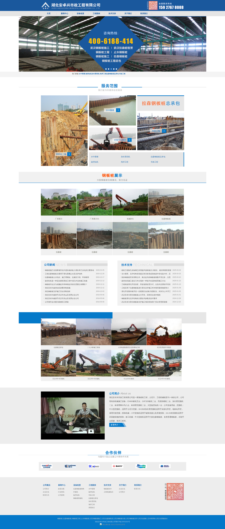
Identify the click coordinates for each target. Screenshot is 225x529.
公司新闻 (61, 495)
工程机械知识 (108, 492)
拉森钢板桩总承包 (112, 74)
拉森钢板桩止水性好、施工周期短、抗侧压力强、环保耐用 (67, 277)
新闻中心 (61, 485)
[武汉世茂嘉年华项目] (164, 331)
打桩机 (75, 492)
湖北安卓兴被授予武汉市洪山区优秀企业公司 (62, 295)
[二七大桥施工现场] (93, 331)
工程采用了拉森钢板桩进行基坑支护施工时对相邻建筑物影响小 (145, 288)
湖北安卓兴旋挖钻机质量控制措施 (57, 288)
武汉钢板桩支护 (132, 518)
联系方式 (46, 495)
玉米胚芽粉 (151, 518)
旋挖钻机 (89, 74)
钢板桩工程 (76, 518)
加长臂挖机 (96, 74)
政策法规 (61, 489)
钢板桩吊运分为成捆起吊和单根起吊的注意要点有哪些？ (66, 284)
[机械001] (130, 202)
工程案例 (92, 485)
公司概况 (46, 485)
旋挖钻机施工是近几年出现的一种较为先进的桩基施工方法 (143, 281)
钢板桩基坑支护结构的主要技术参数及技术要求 (139, 298)
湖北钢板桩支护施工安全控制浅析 (57, 291)
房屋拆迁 (92, 508)
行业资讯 (61, 492)
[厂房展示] (58, 202)
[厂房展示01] (94, 202)
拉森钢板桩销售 (78, 489)
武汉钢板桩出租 (119, 518)
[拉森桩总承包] (58, 331)
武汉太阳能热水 (162, 518)
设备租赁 (77, 485)
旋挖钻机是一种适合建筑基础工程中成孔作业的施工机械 (66, 281)
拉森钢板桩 (67, 518)
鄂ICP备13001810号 (122, 522)
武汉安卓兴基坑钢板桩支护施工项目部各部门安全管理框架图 (144, 302)
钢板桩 (59, 518)
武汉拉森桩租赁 (107, 518)
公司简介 (46, 489)
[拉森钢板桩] (166, 202)
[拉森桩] (58, 235)
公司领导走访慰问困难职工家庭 (57, 302)
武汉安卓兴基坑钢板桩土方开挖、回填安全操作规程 (140, 295)
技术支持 (107, 485)
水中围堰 (82, 74)
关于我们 (122, 485)
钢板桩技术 (108, 489)
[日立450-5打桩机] (58, 363)
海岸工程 (103, 74)
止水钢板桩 (85, 518)
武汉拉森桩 (142, 518)
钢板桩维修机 (78, 498)
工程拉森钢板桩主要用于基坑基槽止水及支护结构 (63, 274)
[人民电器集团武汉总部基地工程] (128, 331)
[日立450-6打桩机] (164, 363)
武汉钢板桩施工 (95, 518)
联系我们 (138, 485)
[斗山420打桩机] (128, 363)
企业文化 (46, 492)
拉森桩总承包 (93, 498)
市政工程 (122, 74)
